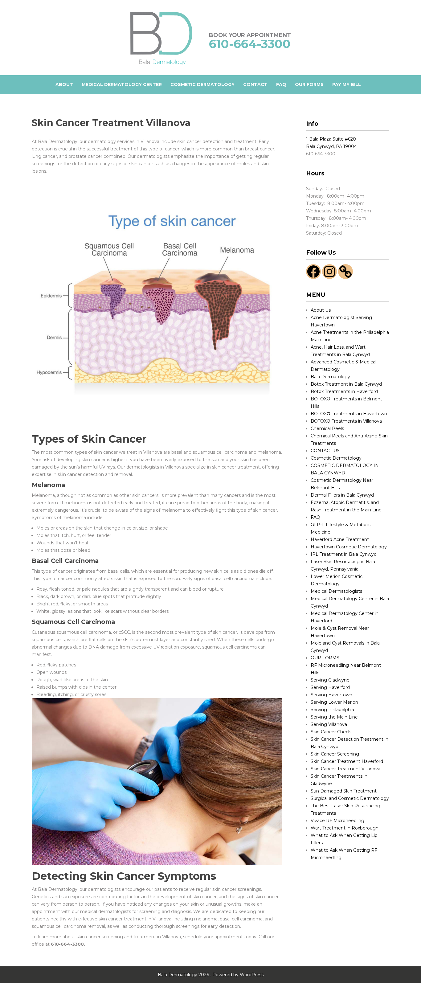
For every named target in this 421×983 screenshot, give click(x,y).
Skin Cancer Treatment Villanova (345, 769)
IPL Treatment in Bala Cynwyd (344, 554)
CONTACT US (325, 450)
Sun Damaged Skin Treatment (344, 791)
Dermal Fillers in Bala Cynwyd (342, 495)
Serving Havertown (331, 695)
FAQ (281, 84)
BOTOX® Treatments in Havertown (349, 413)
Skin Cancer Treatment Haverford (347, 761)
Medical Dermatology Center (122, 84)
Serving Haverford (330, 687)
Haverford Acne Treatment (340, 539)
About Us (321, 310)
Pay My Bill (346, 84)
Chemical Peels (327, 428)
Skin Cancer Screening (335, 754)
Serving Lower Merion (334, 702)
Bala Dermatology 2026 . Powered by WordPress (211, 974)
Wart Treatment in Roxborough (344, 828)
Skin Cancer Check (331, 732)
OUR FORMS (309, 84)
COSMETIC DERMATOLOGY (202, 84)
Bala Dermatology (330, 376)
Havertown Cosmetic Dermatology (349, 547)
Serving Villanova (329, 724)
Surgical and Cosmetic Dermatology (350, 798)
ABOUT (64, 84)
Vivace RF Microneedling (337, 820)
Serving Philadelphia (332, 709)
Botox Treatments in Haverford (344, 391)
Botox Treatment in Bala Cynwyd (346, 384)
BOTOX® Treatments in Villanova (346, 421)
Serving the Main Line (334, 717)
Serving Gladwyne (330, 680)
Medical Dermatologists (336, 591)
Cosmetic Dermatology (336, 458)
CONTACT (255, 84)
